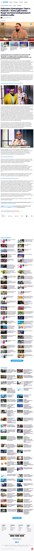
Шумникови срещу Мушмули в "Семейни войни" (11, 336)
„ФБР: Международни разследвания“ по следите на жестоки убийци (11, 331)
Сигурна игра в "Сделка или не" (28, 331)
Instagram (3, 207)
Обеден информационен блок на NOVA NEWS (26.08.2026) (28, 401)
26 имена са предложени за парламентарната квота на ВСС (11, 485)
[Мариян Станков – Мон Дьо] (1, 18)
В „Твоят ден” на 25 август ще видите (11, 317)
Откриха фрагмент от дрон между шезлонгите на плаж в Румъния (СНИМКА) (28, 490)
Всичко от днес (4, 527)
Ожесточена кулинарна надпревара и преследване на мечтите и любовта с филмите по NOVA (28, 346)
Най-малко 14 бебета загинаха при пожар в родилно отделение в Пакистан (11, 490)
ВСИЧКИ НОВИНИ (17, 517)
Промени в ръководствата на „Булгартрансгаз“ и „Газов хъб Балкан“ (28, 446)
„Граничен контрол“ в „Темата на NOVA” (10, 297)
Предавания (20, 527)
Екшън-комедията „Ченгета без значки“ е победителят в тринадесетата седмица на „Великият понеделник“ (11, 313)
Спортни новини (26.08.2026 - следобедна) (10, 396)
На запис (21, 2)
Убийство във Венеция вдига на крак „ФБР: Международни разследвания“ (11, 255)
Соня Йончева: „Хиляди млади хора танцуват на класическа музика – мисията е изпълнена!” (11, 327)
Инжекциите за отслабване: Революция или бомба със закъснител (28, 501)
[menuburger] (1, 2)
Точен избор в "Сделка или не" (28, 255)
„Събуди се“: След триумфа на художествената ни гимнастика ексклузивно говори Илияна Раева (28, 341)
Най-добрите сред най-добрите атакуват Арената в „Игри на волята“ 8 (11, 250)
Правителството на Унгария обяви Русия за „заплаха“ (28, 484)
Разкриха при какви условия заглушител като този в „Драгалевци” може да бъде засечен (12, 377)
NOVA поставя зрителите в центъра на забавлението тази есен (11, 302)
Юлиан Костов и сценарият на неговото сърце (9, 178)
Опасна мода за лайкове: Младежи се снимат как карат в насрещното (28, 458)
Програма (16, 2)
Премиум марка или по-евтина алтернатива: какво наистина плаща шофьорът (28, 419)
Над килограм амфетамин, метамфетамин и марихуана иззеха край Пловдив (28, 463)
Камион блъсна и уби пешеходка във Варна (28, 468)
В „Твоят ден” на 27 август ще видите (11, 240)
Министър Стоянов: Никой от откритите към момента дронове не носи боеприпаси (28, 426)
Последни (3, 526)
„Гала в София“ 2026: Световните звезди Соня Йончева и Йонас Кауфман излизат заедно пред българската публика (11, 266)
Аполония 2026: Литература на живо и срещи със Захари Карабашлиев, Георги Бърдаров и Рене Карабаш (28, 322)
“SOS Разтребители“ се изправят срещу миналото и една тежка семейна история (11, 346)
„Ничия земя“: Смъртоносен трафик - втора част (11, 292)
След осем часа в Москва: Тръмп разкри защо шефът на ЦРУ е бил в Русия (11, 371)
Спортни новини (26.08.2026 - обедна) (11, 479)
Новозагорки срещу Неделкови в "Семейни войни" (10, 260)
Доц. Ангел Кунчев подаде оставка (27, 451)
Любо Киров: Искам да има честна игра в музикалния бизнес (12, 83)
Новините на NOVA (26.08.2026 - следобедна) (27, 396)
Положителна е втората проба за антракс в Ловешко (11, 425)
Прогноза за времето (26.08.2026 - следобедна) (28, 389)
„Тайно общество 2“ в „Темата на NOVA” (10, 355)
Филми (19, 530)
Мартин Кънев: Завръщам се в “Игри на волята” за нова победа (28, 286)
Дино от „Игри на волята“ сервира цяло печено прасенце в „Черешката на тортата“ (11, 272)
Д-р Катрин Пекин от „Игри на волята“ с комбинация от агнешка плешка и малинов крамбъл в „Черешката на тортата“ (28, 261)
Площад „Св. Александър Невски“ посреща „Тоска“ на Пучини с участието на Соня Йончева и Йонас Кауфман (28, 277)
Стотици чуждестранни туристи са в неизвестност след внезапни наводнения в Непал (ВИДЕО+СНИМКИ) (28, 439)
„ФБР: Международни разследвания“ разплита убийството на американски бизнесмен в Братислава (28, 303)
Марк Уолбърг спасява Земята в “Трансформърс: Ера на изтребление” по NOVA (28, 351)
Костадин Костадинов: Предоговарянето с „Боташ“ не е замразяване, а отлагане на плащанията (28, 511)
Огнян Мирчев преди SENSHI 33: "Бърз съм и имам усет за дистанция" (28, 317)
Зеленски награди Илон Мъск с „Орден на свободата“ (12, 505)
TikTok (7, 207)
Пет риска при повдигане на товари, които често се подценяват (11, 501)
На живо (25, 2)
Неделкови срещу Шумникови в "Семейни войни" (27, 307)
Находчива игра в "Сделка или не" (11, 307)
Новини (10, 2)
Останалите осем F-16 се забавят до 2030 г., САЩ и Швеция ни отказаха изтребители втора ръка (28, 383)
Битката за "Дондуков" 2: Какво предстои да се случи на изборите (12, 510)
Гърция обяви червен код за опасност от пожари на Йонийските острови (12, 458)
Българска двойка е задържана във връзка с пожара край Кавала (28, 376)
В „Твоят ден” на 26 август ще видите (28, 265)
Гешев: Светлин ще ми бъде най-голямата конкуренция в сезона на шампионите (28, 312)
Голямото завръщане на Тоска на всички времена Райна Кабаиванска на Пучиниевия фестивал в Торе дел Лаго (11, 287)
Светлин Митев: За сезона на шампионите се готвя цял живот (11, 277)
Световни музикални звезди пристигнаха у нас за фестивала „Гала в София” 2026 (28, 327)
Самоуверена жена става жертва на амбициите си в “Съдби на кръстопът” (28, 297)
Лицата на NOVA (12, 527)
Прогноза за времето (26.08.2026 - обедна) (11, 475)
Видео (3, 530)
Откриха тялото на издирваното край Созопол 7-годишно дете (11, 431)
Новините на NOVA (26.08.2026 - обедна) (28, 479)
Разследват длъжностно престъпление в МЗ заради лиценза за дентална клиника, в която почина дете (11, 390)
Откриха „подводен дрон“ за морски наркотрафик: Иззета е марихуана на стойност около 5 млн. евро (28, 432)
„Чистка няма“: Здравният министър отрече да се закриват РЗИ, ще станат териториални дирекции (11, 413)
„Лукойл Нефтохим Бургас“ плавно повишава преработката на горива (11, 406)
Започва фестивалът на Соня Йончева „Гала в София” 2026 (28, 355)
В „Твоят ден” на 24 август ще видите (11, 341)
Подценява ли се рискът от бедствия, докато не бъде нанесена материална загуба (12, 463)
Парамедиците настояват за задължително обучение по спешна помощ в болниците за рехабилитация (12, 452)
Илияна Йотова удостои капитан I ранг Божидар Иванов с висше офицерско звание (12, 446)
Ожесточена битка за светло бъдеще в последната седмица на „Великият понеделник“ (28, 282)
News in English (29, 531)
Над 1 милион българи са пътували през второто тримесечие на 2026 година (28, 506)
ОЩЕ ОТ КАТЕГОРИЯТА (17, 360)
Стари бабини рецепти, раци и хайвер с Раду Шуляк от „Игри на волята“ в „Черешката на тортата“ (28, 337)
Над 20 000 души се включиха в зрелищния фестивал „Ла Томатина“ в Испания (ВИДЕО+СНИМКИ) (28, 371)
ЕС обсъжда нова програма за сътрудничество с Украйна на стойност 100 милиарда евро (28, 406)
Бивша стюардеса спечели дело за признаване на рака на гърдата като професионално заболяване (12, 470)
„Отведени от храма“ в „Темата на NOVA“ (28, 292)
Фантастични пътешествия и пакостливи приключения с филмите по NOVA (11, 282)
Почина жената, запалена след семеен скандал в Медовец (28, 475)
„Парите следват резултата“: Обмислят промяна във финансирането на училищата (12, 495)
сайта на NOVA (14, 207)
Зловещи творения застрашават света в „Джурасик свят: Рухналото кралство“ (11, 351)
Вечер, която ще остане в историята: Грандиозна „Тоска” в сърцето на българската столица (11, 245)
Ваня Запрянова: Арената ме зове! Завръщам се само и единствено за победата (28, 240)
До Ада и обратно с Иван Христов (7, 156)
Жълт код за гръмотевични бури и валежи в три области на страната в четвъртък (28, 412)
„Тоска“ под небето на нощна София (27, 245)
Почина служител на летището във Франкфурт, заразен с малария (12, 383)
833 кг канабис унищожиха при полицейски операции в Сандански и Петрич (28, 495)
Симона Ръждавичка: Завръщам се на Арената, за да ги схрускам (11, 322)
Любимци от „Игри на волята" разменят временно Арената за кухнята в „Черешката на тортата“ (28, 272)
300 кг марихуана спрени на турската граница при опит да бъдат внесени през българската (11, 438)
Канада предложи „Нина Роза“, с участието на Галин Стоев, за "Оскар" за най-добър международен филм (11, 420)
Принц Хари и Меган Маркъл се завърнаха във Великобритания (11, 400)
